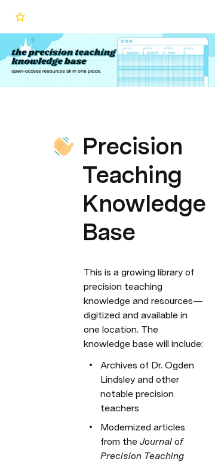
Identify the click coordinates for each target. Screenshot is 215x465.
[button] (90, 119)
